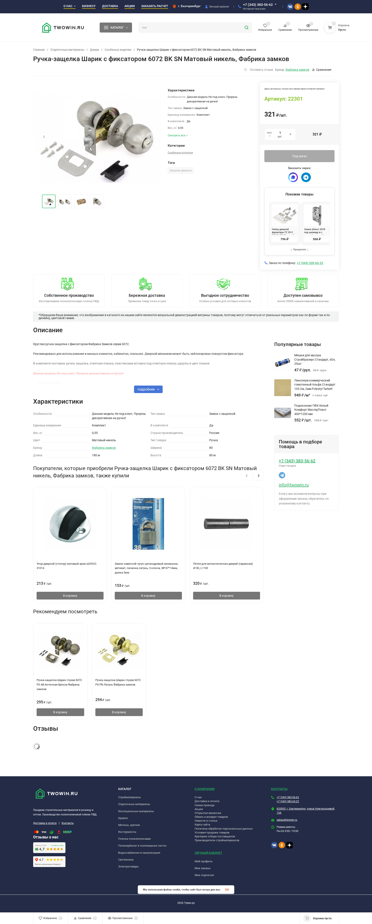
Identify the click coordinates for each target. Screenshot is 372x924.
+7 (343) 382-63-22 (288, 801)
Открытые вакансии (208, 813)
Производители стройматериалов (217, 840)
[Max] (293, 177)
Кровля (123, 818)
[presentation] (44, 136)
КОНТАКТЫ (279, 789)
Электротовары (128, 866)
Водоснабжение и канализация (139, 852)
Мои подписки (204, 875)
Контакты (68, 823)
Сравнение (323, 69)
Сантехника (125, 859)
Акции (199, 809)
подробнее (146, 389)
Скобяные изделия (118, 49)
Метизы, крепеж (129, 825)
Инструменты (127, 831)
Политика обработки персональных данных (224, 828)
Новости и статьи (206, 820)
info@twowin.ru (294, 484)
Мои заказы (203, 868)
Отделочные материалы (67, 49)
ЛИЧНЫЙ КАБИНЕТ (208, 853)
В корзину (70, 595)
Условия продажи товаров (212, 832)
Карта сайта (202, 824)
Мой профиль (203, 861)
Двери (94, 49)
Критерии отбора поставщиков (215, 836)
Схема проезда (204, 805)
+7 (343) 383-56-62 (258, 5)
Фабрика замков (104, 447)
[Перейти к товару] (97, 136)
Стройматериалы (129, 797)
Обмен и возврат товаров (211, 816)
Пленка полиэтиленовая (134, 838)
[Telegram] (306, 177)
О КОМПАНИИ (205, 789)
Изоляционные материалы (136, 811)
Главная (39, 49)
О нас (198, 797)
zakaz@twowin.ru (287, 819)
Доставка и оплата (45, 823)
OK (227, 889)
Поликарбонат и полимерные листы (142, 845)
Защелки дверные (181, 170)
